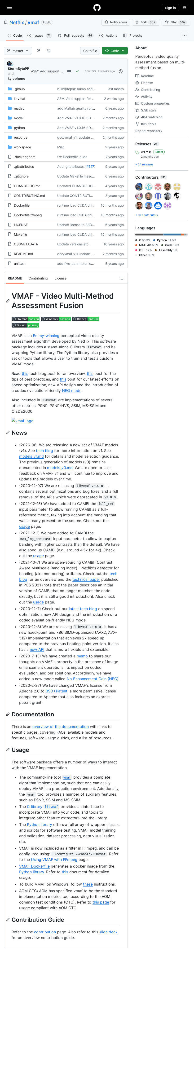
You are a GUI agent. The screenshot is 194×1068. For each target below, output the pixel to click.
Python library (39, 824)
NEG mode (71, 390)
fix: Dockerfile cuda (72, 157)
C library (42, 806)
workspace (22, 147)
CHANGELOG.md (27, 186)
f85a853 (90, 71)
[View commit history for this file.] (121, 71)
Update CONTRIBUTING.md (79, 196)
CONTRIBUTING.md (29, 196)
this (25, 373)
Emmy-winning (46, 335)
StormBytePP (18, 68)
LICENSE (21, 225)
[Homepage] (97, 7)
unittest (20, 263)
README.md (23, 254)
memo (82, 656)
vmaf (33, 22)
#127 (90, 166)
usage (24, 526)
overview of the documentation (60, 726)
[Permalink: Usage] (8, 749)
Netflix (16, 22)
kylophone (16, 78)
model (18, 118)
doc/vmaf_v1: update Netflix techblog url (88, 137)
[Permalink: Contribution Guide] (8, 919)
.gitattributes (24, 166)
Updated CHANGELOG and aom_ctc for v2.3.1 (93, 186)
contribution (45, 932)
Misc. (61, 147)
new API (37, 649)
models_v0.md (60, 467)
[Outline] (122, 278)
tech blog (44, 450)
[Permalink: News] (8, 432)
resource (20, 137)
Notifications (118, 22)
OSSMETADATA (26, 244)
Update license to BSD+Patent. (81, 225)
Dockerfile (22, 205)
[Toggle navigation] (9, 7)
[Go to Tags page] (49, 50)
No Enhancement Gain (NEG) (93, 678)
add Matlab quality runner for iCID (83, 108)
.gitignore (21, 176)
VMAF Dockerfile (34, 866)
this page (101, 902)
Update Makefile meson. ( (77, 176)
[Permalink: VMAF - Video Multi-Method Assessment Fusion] (8, 300)
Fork (148, 22)
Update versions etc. (73, 244)
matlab (19, 108)
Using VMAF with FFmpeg (54, 859)
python (19, 128)
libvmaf (19, 99)
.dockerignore (24, 157)
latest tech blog (83, 608)
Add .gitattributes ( (72, 166)
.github (19, 89)
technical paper (86, 579)
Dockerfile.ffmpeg (28, 215)
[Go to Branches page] (39, 50)
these (88, 884)
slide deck (108, 932)
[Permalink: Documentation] (8, 714)
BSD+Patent (56, 691)
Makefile (20, 234)
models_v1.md (31, 456)
